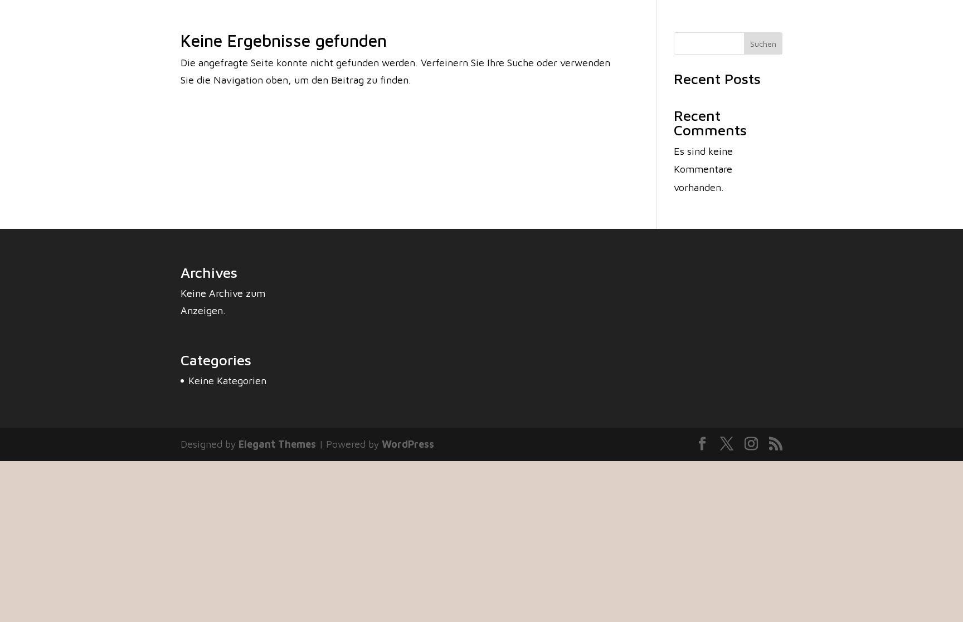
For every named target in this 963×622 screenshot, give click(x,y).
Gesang (837, 32)
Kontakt (929, 32)
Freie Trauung (784, 32)
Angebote (882, 32)
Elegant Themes (277, 444)
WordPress (408, 444)
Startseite (725, 32)
